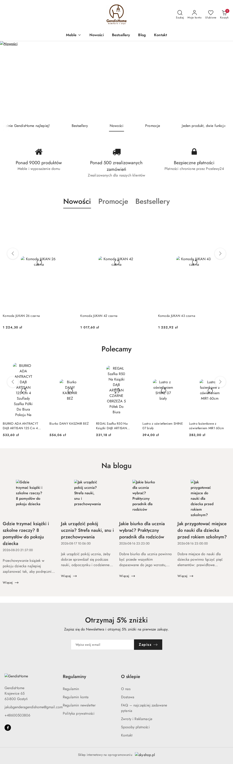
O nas (125, 688)
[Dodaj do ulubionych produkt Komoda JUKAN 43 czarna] (147, 219)
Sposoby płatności (135, 727)
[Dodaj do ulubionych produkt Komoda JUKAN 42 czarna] (69, 219)
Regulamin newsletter (79, 705)
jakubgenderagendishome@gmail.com (34, 707)
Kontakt (126, 735)
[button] (73, 35)
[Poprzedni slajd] (10, 80)
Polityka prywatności (78, 713)
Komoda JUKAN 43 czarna (98, 315)
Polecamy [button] (116, 349)
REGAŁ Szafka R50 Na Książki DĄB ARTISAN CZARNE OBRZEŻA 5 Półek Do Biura (115, 425)
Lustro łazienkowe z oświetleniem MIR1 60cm (206, 425)
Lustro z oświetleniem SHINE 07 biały (162, 425)
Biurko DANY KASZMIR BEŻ (69, 423)
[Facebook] (8, 727)
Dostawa (127, 697)
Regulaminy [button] (74, 676)
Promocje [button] (113, 201)
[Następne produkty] (220, 254)
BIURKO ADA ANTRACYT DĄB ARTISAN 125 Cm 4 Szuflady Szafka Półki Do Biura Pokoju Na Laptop (20, 425)
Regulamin (71, 688)
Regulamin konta (76, 697)
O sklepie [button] (130, 676)
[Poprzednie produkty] (13, 254)
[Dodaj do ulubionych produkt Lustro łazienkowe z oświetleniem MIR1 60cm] (225, 368)
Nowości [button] (77, 201)
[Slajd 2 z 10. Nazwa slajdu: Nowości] (116, 80)
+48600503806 (17, 715)
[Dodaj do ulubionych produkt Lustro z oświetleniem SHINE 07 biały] (178, 368)
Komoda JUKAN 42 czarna (21, 315)
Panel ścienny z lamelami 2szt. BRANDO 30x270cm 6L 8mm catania (186, 318)
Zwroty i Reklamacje (136, 718)
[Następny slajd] (223, 80)
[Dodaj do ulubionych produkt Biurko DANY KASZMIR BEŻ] (85, 368)
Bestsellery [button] (152, 201)
